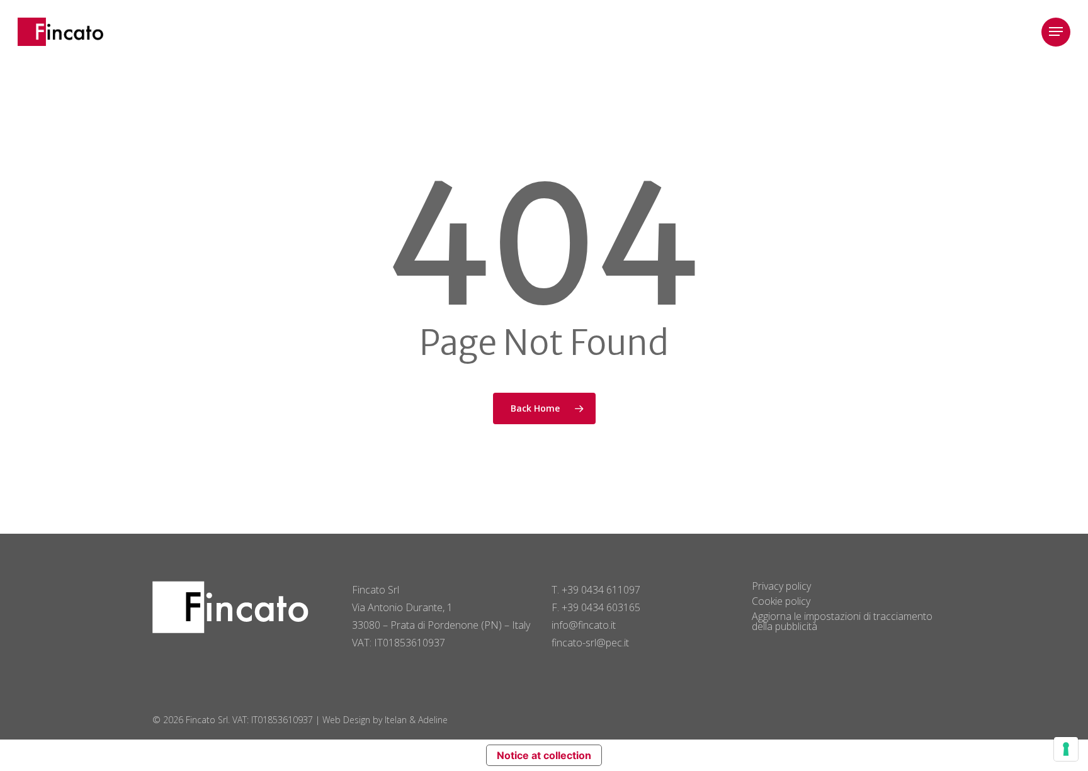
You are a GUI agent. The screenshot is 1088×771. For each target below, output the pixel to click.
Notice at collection (544, 755)
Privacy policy (781, 586)
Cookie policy (781, 601)
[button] (1055, 31)
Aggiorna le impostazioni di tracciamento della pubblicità (842, 621)
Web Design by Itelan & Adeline (385, 720)
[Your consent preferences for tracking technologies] (1066, 749)
